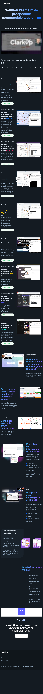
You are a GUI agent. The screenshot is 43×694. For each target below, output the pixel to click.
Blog (26, 666)
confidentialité (25, 668)
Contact (31, 668)
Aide (23, 666)
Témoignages (30, 666)
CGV (35, 666)
